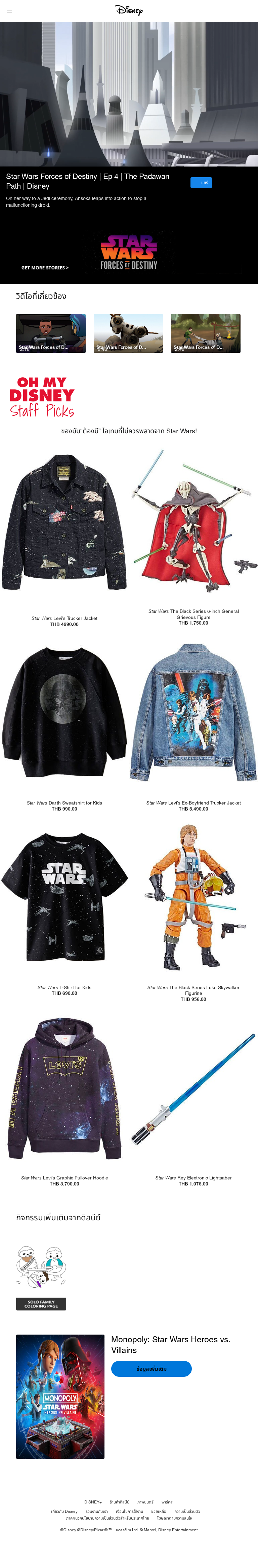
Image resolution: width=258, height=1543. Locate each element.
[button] (9, 11)
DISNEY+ (93, 1502)
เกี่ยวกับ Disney (64, 1511)
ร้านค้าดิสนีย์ (119, 1502)
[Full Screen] (242, 157)
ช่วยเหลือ (158, 1511)
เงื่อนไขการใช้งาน (129, 1511)
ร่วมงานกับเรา (97, 1511)
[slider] (129, 148)
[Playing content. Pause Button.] (13, 157)
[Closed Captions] (213, 157)
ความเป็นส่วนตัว (187, 1511)
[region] (129, 94)
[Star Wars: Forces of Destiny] (129, 252)
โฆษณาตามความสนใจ (174, 1518)
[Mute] (28, 157)
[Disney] (129, 10)
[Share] (198, 157)
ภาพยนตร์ (145, 1502)
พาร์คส (167, 1502)
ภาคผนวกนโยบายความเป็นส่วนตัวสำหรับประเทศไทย (107, 1518)
